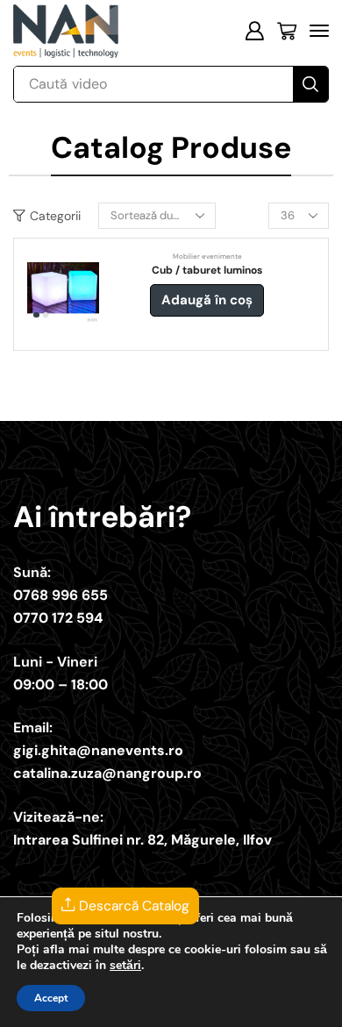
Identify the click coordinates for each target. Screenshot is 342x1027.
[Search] (310, 84)
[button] (254, 30)
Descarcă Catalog (132, 906)
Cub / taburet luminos (207, 270)
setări (125, 966)
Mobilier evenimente (207, 256)
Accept (51, 998)
